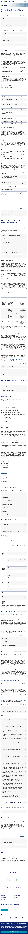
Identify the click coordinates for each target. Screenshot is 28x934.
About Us (3, 895)
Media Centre (3, 897)
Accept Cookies (14, 931)
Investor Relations (17, 895)
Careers (15, 899)
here (19, 863)
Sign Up (4, 910)
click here (19, 928)
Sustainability (3, 899)
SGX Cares (16, 897)
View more (3, 920)
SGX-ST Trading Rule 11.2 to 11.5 (16, 359)
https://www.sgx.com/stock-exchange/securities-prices (15, 154)
